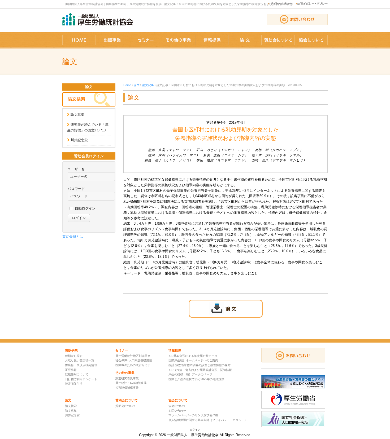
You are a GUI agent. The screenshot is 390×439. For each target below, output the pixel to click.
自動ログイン (85, 208)
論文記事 (148, 85)
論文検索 (71, 405)
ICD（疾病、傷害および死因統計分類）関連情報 (200, 369)
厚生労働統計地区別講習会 (132, 355)
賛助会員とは (72, 236)
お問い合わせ (177, 410)
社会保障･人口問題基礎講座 (133, 360)
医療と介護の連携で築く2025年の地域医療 (196, 379)
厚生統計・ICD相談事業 (131, 382)
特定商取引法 (74, 383)
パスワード (76, 189)
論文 (137, 85)
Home (127, 85)
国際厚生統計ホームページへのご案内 (193, 360)
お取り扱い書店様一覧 (79, 360)
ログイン (195, 429)
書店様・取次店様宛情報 (81, 365)
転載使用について (76, 374)
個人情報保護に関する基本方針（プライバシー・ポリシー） (207, 420)
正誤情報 (71, 369)
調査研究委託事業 (127, 378)
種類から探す (74, 355)
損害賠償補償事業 (127, 387)
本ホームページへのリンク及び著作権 (193, 415)
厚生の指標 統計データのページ (190, 374)
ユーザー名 (76, 169)
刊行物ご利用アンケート (81, 379)
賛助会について (125, 405)
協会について (177, 405)
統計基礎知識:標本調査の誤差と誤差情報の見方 (199, 365)
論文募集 (77, 115)
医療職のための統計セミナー (134, 365)
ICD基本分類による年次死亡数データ (192, 355)
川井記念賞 (79, 140)
